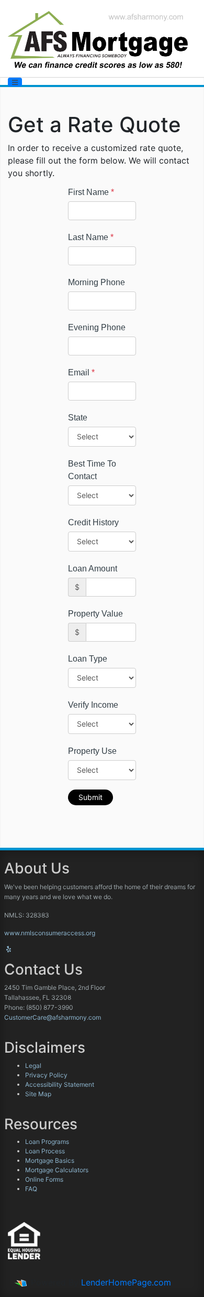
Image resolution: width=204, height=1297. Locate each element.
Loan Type (87, 658)
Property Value (95, 613)
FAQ (31, 1189)
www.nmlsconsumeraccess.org (49, 933)
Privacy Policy (46, 1075)
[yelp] (8, 949)
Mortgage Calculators (56, 1170)
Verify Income (93, 704)
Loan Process (45, 1151)
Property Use (92, 751)
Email (81, 372)
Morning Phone (96, 282)
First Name (91, 192)
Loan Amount (92, 568)
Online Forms (44, 1179)
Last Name (91, 237)
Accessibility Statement (59, 1084)
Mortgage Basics (49, 1160)
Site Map (38, 1094)
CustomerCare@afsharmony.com (52, 1017)
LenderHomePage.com (126, 1282)
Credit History (93, 522)
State (77, 417)
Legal (33, 1065)
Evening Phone (97, 327)
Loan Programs (47, 1141)
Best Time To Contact (92, 470)
